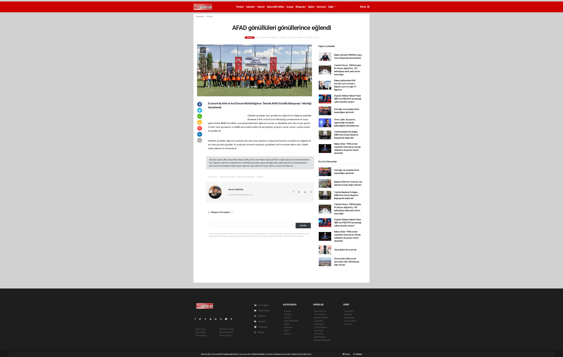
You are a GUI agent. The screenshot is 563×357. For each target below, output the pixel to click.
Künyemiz (263, 327)
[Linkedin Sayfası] (217, 319)
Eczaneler (318, 321)
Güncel (260, 6)
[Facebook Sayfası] (196, 319)
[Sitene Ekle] (232, 319)
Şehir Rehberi (320, 337)
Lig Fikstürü (319, 324)
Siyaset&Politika (275, 6)
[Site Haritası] (227, 319)
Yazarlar (261, 316)
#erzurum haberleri (246, 177)
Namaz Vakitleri (321, 317)
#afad (260, 177)
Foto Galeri (263, 305)
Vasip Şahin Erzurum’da (345, 250)
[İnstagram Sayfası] (207, 319)
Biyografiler (349, 317)
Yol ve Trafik (319, 314)
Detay (347, 354)
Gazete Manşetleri (322, 340)
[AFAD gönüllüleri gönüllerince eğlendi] (254, 70)
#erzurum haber (227, 177)
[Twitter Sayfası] (201, 319)
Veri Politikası (201, 335)
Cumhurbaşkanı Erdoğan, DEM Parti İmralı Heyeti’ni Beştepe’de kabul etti (346, 135)
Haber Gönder (225, 335)
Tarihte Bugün (320, 327)
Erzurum (252, 119)
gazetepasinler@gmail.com (240, 195)
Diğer (331, 6)
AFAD (224, 123)
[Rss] (222, 319)
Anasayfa (200, 16)
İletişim (261, 332)
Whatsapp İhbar (226, 332)
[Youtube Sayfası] (212, 319)
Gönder (303, 225)
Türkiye (240, 6)
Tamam (358, 354)
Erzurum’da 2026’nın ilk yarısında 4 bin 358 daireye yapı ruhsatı (346, 261)
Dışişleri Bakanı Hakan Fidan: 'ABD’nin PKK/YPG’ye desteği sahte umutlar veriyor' (347, 99)
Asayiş (289, 6)
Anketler (348, 314)
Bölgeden (301, 6)
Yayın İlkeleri (200, 332)
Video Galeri (264, 310)
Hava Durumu (320, 311)
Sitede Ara (349, 311)
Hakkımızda (200, 329)
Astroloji (347, 324)
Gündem (250, 6)
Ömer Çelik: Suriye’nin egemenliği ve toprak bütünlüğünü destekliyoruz (346, 122)
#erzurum (213, 177)
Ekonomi (321, 6)
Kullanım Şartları (226, 329)
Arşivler (262, 321)
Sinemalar (318, 330)
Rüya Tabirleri (350, 321)
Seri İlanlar (319, 334)
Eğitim (311, 6)
